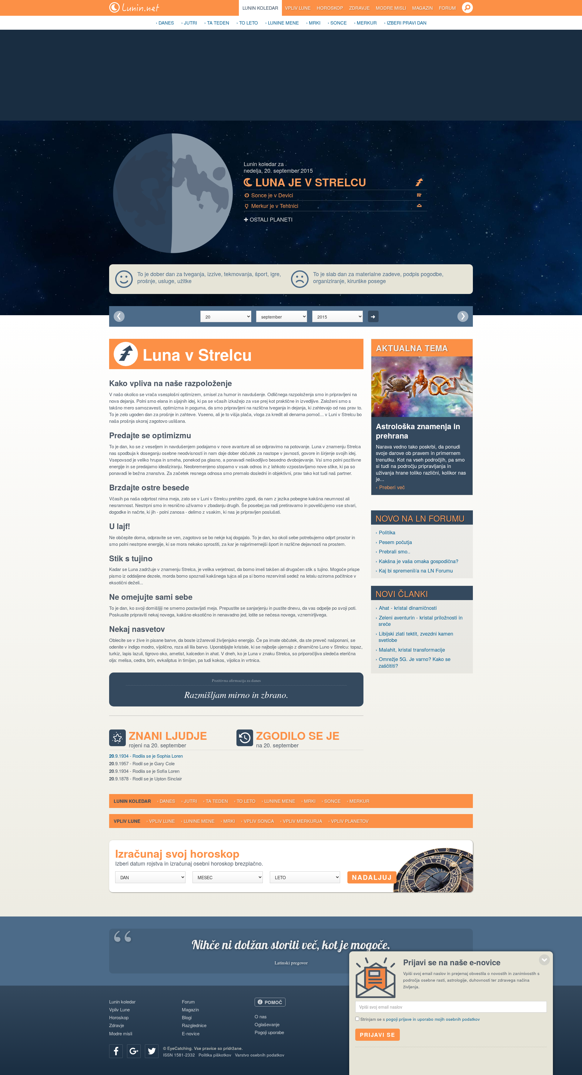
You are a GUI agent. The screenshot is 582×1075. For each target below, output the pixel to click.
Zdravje (359, 8)
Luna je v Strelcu (333, 182)
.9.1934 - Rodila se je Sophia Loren (146, 756)
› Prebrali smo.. (393, 551)
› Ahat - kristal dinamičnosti (406, 608)
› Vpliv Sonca (257, 821)
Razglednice (194, 1025)
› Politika (385, 532)
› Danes (165, 22)
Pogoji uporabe (269, 1032)
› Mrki (313, 22)
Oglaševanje (267, 1024)
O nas (261, 1016)
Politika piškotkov (215, 1055)
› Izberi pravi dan (405, 22)
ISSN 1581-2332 (179, 1055)
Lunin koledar (260, 8)
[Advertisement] (291, 75)
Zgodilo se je (298, 735)
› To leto (247, 22)
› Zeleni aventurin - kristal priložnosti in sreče (419, 620)
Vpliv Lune (298, 8)
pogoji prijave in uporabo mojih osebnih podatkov (433, 1019)
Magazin (422, 8)
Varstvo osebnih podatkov (259, 1055)
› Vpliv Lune (160, 821)
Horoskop (330, 8)
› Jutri (189, 22)
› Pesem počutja (394, 542)
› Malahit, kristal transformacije (410, 649)
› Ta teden (216, 22)
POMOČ (273, 1002)
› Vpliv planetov (348, 821)
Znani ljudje (168, 735)
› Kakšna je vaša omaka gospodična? (417, 561)
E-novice (190, 1033)
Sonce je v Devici (333, 195)
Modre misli (391, 8)
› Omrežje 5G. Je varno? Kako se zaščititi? (413, 662)
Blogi (187, 1017)
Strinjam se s (420, 1019)
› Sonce (337, 22)
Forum (447, 8)
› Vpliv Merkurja (301, 821)
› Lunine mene (282, 22)
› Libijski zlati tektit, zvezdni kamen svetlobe (414, 636)
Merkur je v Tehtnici (333, 205)
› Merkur (365, 22)
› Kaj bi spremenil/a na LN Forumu (414, 570)
